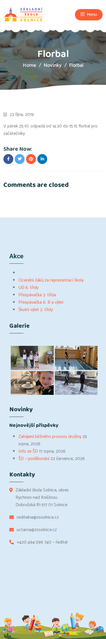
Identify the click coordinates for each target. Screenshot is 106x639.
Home (29, 65)
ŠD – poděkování (33, 459)
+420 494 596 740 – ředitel (42, 542)
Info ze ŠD (28, 451)
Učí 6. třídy (28, 287)
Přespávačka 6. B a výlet (41, 302)
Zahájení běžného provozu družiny (49, 436)
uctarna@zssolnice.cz (37, 530)
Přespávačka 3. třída (37, 295)
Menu (91, 14)
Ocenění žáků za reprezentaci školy (51, 280)
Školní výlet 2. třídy (35, 310)
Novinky (53, 65)
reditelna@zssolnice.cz (38, 517)
